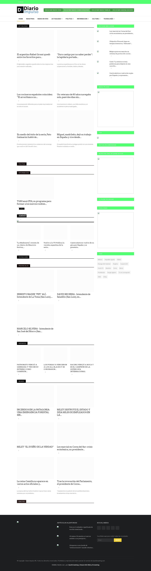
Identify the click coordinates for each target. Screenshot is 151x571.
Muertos (108, 268)
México (100, 259)
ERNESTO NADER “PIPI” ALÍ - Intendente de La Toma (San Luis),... (35, 295)
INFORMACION (23, 173)
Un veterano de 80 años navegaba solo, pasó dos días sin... (74, 95)
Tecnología (23, 257)
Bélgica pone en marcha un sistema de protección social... (120, 52)
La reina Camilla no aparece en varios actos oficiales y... (32, 482)
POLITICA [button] (69, 19)
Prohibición (101, 272)
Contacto (20, 2)
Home (21, 19)
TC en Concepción (124, 272)
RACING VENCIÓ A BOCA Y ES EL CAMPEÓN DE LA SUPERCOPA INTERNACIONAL (82, 368)
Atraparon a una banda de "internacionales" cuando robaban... (81, 546)
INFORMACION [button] (82, 19)
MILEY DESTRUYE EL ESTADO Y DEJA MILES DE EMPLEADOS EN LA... (73, 412)
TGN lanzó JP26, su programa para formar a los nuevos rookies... (34, 202)
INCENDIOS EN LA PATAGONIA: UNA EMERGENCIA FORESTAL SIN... (33, 412)
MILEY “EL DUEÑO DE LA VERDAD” (35, 447)
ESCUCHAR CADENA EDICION (123, 10)
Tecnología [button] (108, 19)
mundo (21, 381)
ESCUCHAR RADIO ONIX (53, 10)
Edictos (21, 501)
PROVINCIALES (23, 266)
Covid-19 (100, 268)
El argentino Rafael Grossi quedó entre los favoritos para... (33, 55)
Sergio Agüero (111, 272)
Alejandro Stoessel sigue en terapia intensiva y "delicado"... (121, 42)
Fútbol (119, 259)
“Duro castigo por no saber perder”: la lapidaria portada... (75, 55)
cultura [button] (95, 19)
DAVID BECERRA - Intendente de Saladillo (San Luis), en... (73, 295)
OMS (99, 277)
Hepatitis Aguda (110, 259)
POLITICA (21, 164)
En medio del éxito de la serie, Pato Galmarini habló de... (34, 135)
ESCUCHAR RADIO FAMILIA (101, 10)
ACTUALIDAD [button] (56, 19)
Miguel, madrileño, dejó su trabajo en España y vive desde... (74, 135)
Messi (121, 268)
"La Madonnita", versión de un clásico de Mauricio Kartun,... (28, 245)
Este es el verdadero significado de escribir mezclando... (81, 528)
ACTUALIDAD (23, 26)
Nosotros (30, 19)
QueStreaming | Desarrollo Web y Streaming (83, 565)
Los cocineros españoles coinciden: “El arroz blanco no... (35, 95)
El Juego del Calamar (104, 264)
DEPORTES (22, 343)
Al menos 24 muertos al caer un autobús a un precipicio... (80, 537)
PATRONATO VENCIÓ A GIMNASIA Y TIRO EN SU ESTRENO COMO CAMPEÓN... (27, 368)
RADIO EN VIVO (43, 19)
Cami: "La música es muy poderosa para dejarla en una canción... (120, 64)
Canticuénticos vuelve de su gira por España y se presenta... (82, 245)
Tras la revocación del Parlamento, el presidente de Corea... (74, 482)
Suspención (124, 264)
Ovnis (115, 268)
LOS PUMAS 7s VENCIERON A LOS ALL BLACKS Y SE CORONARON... (55, 367)
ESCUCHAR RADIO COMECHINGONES (76, 10)
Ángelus (115, 264)
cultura (21, 216)
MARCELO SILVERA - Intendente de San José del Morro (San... (35, 330)
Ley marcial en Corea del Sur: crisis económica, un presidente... (74, 448)
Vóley (105, 277)
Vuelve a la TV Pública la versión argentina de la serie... (54, 245)
